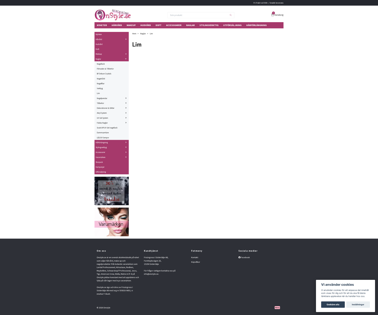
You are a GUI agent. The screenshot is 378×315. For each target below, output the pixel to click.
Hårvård (117, 25)
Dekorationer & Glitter (105, 108)
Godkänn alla (333, 304)
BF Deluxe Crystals (104, 73)
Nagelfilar (100, 83)
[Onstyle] (112, 15)
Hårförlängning (256, 25)
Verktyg (100, 88)
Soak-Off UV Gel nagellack (107, 127)
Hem (134, 33)
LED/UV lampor (103, 137)
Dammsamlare (103, 132)
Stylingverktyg (209, 25)
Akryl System (102, 113)
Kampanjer (100, 167)
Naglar (190, 25)
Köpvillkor (195, 262)
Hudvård (145, 25)
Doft (158, 25)
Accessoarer (173, 25)
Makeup (131, 25)
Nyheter (102, 25)
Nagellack (101, 64)
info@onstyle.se (151, 274)
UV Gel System (102, 118)
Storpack (99, 162)
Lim (98, 93)
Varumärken (100, 157)
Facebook (245, 257)
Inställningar (358, 304)
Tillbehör (100, 103)
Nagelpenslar (102, 98)
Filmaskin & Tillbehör (105, 69)
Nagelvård (101, 78)
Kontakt (194, 257)
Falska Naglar (102, 123)
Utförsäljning (232, 25)
